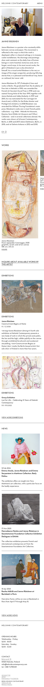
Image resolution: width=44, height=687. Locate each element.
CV (3, 132)
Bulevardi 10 (6, 659)
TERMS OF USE (6, 683)
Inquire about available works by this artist (20, 263)
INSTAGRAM (6, 678)
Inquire (4, 249)
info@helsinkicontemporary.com (14, 664)
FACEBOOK (14, 678)
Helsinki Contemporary (15, 3)
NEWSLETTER (6, 675)
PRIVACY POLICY (7, 684)
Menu (39, 3)
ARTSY (4, 677)
